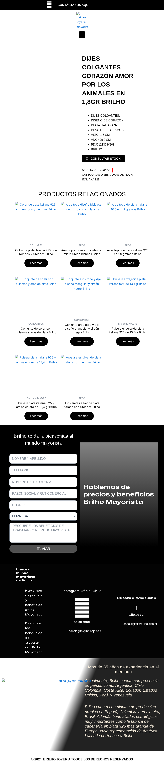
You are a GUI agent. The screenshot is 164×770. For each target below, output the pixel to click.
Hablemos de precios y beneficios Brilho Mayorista (118, 494)
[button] (82, 34)
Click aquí (82, 621)
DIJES (105, 174)
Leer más (36, 263)
